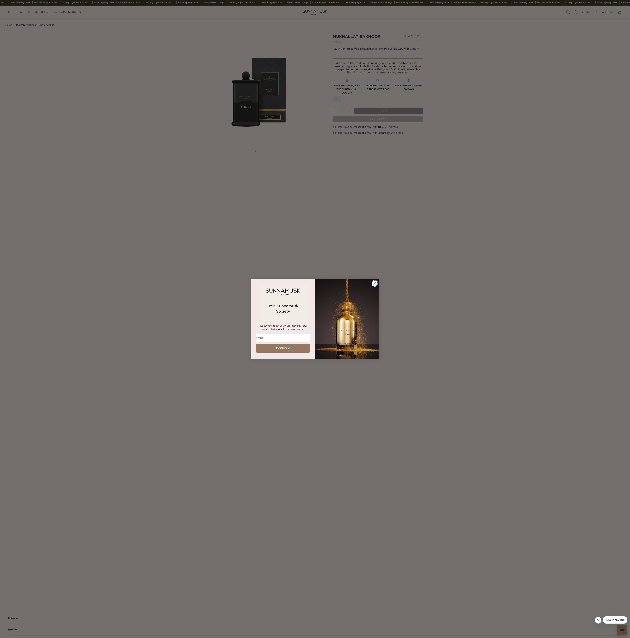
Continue (283, 348)
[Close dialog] (375, 283)
